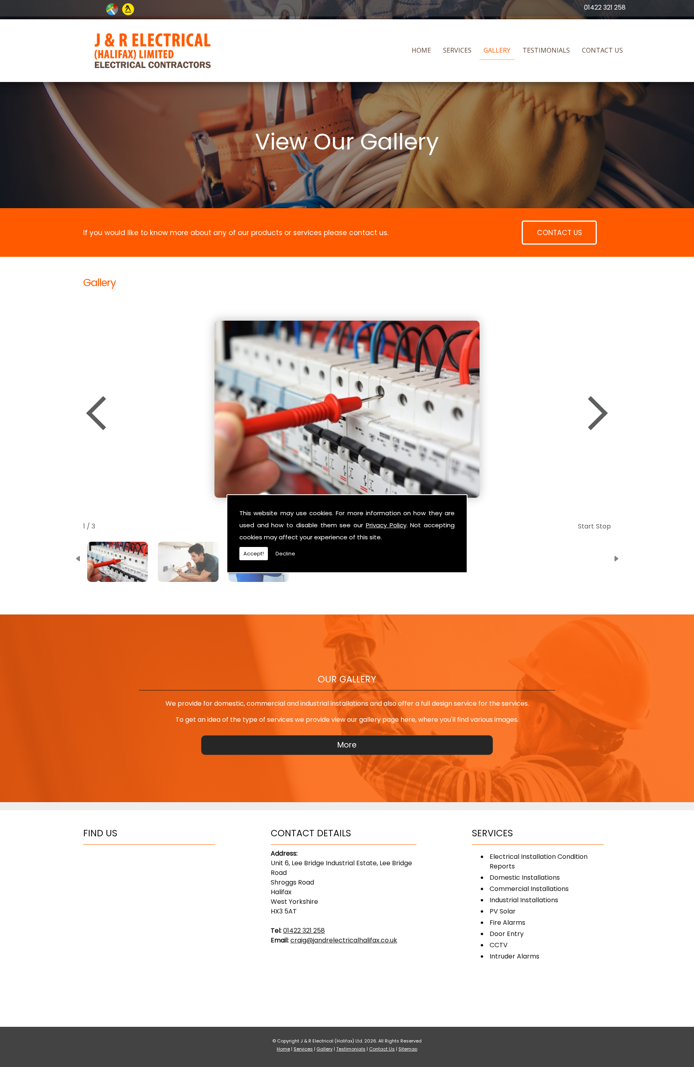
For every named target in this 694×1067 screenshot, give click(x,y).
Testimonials (546, 50)
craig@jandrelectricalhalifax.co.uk (343, 940)
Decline (285, 553)
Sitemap (407, 1049)
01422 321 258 (605, 7)
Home (421, 50)
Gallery (497, 50)
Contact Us (602, 50)
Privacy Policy (386, 525)
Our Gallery (347, 679)
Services (457, 50)
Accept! (253, 553)
